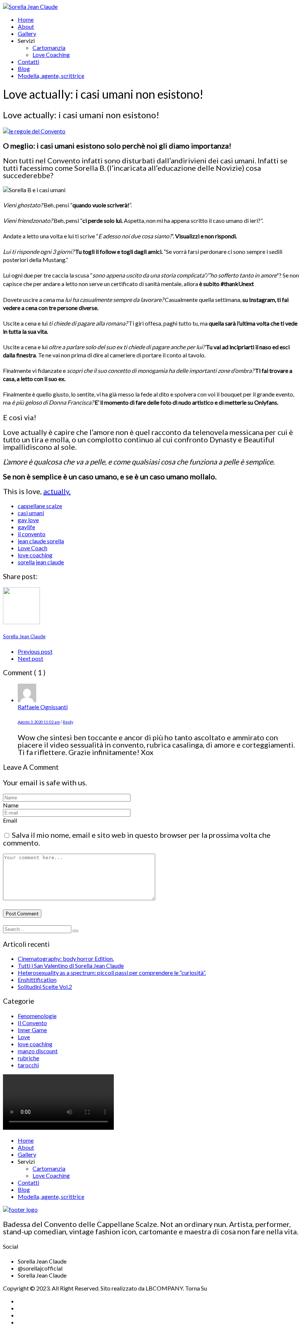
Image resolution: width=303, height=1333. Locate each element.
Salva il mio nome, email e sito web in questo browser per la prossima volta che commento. (136, 838)
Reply (68, 722)
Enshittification (37, 979)
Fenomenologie (37, 1015)
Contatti (28, 61)
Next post (30, 658)
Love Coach (32, 547)
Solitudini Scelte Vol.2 (45, 986)
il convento (31, 533)
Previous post (35, 651)
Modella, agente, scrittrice (51, 75)
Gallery (27, 33)
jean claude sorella (41, 540)
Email (10, 820)
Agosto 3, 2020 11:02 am (39, 722)
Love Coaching (51, 54)
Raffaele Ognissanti (43, 706)
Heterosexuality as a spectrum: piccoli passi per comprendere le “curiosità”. (112, 972)
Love (24, 1036)
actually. (57, 491)
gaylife (26, 526)
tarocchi (28, 1064)
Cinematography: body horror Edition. (66, 958)
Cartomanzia (49, 47)
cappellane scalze (40, 505)
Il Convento (32, 1022)
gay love (28, 519)
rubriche (28, 1057)
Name (10, 805)
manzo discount (38, 1050)
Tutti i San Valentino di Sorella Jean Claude (71, 965)
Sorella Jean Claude (24, 636)
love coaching (35, 554)
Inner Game (32, 1029)
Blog (24, 68)
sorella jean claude (41, 561)
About (26, 26)
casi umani (31, 512)
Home (26, 19)
